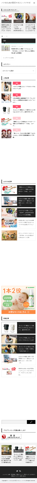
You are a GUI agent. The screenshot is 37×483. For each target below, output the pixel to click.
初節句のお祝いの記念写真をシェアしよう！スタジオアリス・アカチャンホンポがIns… (26, 372)
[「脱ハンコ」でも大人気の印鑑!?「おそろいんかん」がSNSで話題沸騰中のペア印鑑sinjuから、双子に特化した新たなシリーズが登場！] (6, 133)
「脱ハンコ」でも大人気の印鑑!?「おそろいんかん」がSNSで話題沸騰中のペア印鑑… (24, 135)
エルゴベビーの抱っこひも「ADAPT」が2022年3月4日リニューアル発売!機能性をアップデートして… (19, 28)
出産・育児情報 (11, 474)
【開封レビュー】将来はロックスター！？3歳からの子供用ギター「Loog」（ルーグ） (30, 460)
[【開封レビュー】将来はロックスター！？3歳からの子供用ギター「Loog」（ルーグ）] (6, 122)
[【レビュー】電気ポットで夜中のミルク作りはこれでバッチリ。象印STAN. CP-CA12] (6, 110)
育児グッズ (26, 474)
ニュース (6, 21)
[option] (6, 22)
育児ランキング (5, 439)
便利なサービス (14, 476)
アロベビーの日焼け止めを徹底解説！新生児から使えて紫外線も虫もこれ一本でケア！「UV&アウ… (6, 460)
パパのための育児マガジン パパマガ (17, 480)
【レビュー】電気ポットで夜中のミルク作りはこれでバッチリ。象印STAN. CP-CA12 (18, 457)
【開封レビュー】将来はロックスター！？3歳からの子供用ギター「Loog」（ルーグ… (24, 123)
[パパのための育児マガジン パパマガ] (15, 3)
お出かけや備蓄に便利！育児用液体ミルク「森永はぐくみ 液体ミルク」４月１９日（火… (26, 202)
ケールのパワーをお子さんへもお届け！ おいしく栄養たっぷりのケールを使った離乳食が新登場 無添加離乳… (30, 28)
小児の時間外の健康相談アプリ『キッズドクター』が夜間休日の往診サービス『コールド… (24, 100)
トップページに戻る (8, 57)
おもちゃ (30, 453)
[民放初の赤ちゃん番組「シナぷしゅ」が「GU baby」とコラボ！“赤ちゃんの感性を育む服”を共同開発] (5, 48)
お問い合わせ (23, 476)
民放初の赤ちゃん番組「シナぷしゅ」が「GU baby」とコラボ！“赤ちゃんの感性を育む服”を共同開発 (23, 51)
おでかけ (32, 474)
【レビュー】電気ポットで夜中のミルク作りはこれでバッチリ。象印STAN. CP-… (24, 111)
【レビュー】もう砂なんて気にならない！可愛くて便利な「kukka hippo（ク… (26, 349)
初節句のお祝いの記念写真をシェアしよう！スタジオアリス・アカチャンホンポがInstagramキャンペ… (6, 28)
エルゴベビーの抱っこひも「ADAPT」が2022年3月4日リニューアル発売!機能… (26, 212)
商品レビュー (6, 453)
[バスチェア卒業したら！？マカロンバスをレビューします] (6, 86)
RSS (20, 471)
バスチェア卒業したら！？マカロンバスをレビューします (24, 87)
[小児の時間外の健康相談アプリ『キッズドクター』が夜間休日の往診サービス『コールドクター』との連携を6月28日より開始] (6, 98)
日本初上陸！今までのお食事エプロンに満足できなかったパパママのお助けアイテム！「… (26, 223)
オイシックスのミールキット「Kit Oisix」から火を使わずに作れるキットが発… (26, 235)
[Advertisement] (18, 159)
